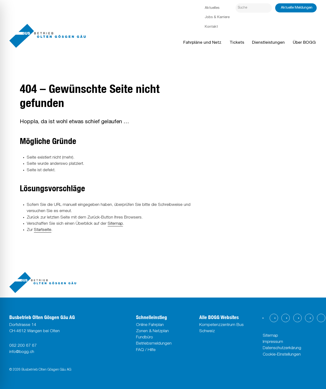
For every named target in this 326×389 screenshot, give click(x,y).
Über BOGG (304, 43)
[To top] (42, 283)
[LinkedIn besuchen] (297, 318)
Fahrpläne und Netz (202, 43)
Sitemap (115, 224)
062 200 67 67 (23, 346)
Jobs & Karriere (217, 17)
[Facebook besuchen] (274, 318)
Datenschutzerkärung (282, 348)
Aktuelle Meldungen (296, 8)
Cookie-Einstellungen (282, 355)
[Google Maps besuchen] (321, 318)
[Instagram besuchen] (285, 318)
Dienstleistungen (268, 43)
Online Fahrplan (150, 325)
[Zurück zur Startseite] (47, 36)
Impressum (273, 342)
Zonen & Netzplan (152, 331)
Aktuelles (212, 8)
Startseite (42, 230)
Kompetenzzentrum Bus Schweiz (221, 328)
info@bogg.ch (21, 352)
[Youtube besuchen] (309, 318)
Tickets (237, 43)
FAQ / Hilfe (146, 350)
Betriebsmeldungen (154, 344)
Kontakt (211, 27)
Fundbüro (144, 338)
